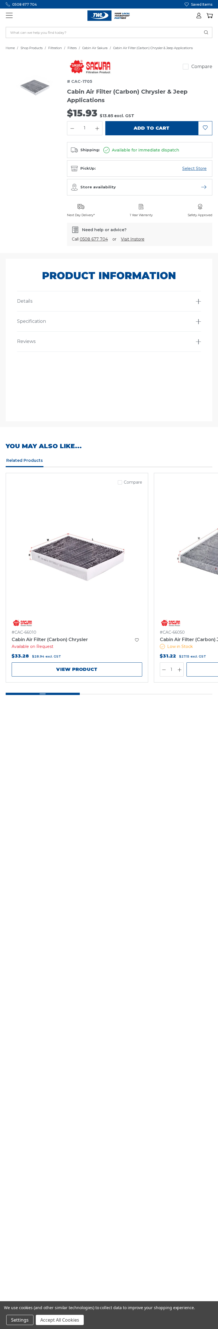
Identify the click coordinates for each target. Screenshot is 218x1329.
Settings (20, 1320)
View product (76, 669)
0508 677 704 (24, 4)
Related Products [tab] (24, 460)
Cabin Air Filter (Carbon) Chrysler (50, 639)
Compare (201, 66)
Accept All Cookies (59, 1320)
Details (24, 301)
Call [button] (90, 239)
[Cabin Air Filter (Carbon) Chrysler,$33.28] (77, 555)
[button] (199, 15)
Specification (31, 321)
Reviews (26, 341)
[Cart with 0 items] (209, 15)
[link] (90, 66)
